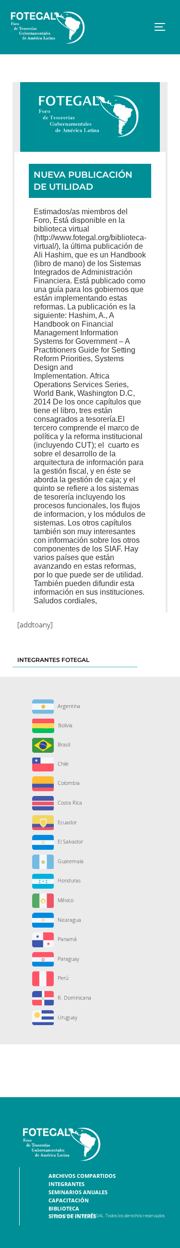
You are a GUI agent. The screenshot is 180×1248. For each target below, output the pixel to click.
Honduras (68, 880)
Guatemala (70, 861)
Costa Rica (69, 802)
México (64, 900)
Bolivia (64, 725)
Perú (62, 977)
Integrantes (66, 1184)
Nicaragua (68, 919)
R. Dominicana (73, 997)
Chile (62, 763)
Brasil (63, 744)
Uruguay (66, 1017)
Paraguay (67, 958)
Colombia (68, 782)
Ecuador (66, 822)
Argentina (68, 706)
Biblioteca (63, 1208)
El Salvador (69, 841)
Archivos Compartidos (82, 1176)
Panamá (66, 938)
